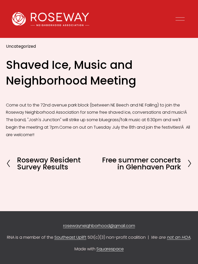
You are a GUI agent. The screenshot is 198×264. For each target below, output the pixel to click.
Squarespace (110, 249)
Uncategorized (21, 46)
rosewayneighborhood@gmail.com (99, 226)
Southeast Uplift (70, 237)
